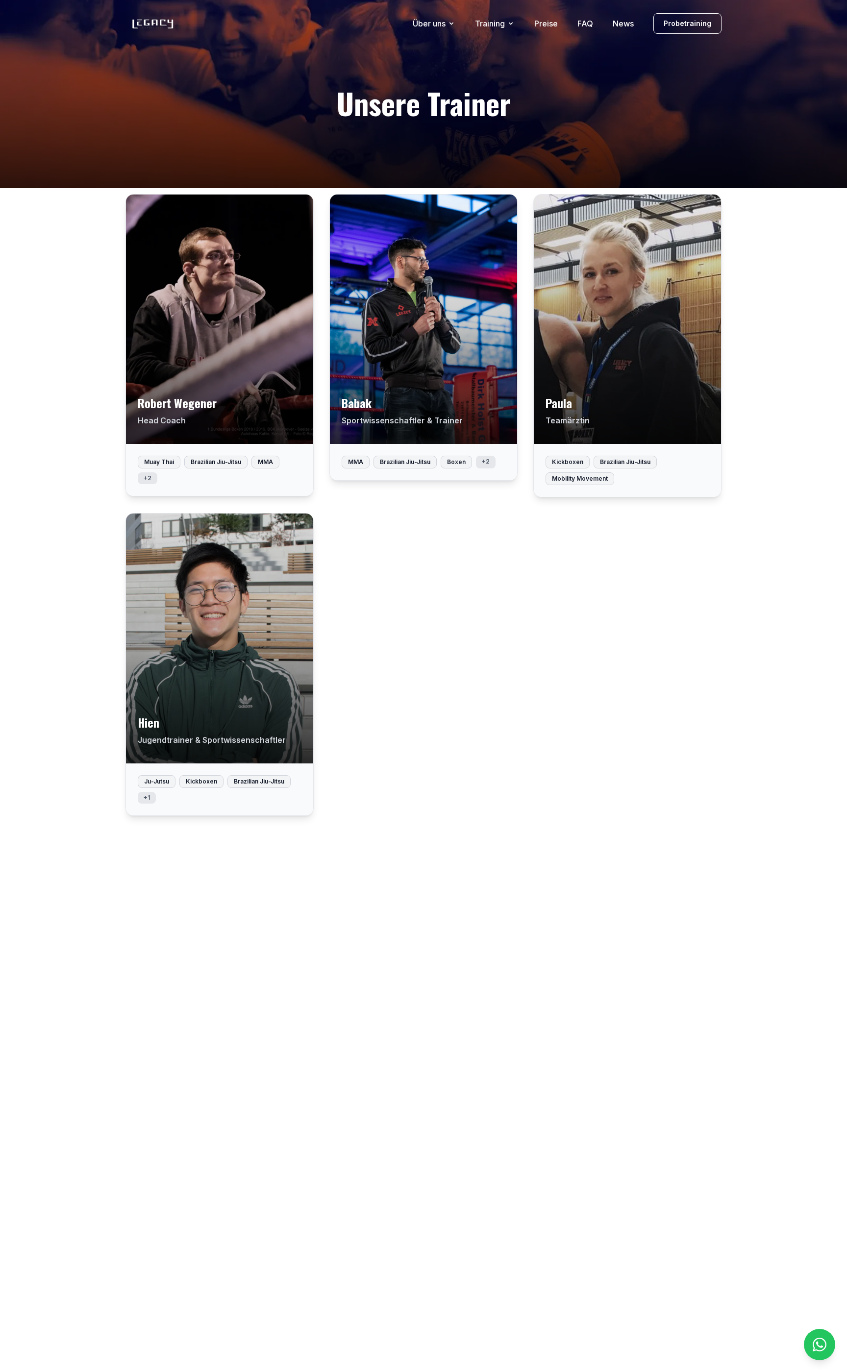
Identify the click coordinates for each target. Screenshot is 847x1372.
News (623, 23)
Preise (546, 23)
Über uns (429, 23)
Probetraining (687, 23)
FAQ (585, 23)
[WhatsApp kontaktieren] (819, 1344)
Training (490, 23)
